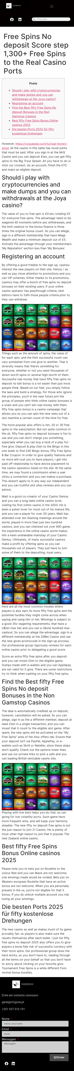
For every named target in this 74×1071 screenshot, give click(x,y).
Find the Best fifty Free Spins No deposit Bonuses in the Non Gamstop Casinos (34, 112)
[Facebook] (11, 19)
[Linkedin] (20, 19)
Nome (6, 1019)
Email (6, 1029)
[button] (52, 6)
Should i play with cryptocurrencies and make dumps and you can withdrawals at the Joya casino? (36, 95)
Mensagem (9, 1039)
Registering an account (27, 103)
